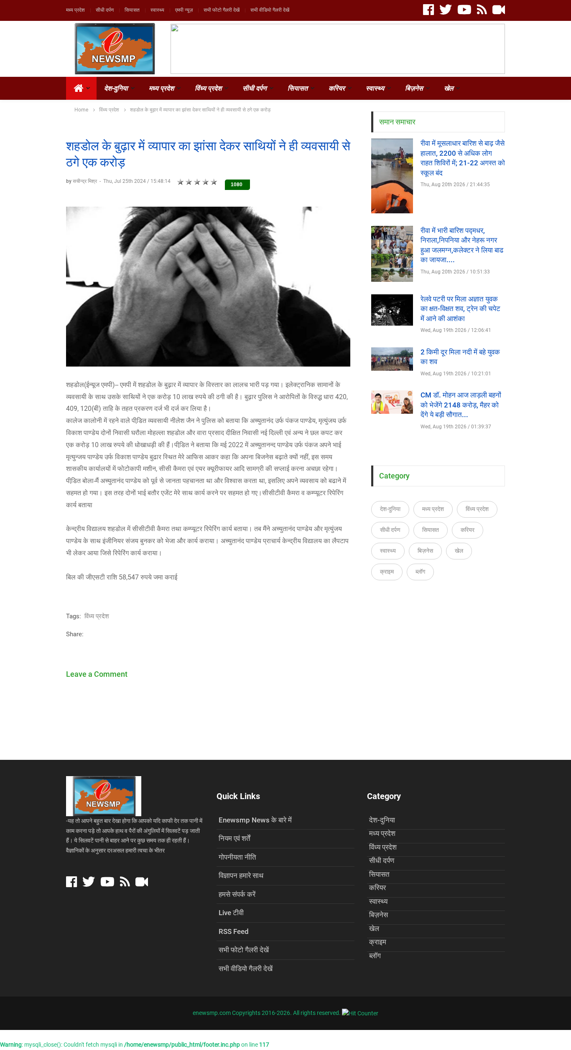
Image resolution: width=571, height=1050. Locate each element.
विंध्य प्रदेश (208, 88)
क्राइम (387, 571)
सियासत (132, 10)
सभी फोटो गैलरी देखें (222, 10)
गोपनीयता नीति (237, 857)
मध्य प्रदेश (75, 10)
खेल (448, 88)
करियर (337, 88)
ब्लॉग (420, 571)
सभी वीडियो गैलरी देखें (269, 10)
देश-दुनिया (116, 88)
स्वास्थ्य (157, 10)
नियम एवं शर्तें (234, 838)
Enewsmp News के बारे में (255, 820)
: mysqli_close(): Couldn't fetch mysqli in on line (134, 1044)
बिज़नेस (414, 88)
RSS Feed (234, 931)
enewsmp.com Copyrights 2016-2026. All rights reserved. (267, 1013)
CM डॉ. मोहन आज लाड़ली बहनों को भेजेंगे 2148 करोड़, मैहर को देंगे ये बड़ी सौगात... (461, 405)
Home (81, 110)
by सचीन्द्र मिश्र (82, 181)
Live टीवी (231, 912)
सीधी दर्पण (105, 10)
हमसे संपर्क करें (237, 894)
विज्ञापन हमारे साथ (241, 875)
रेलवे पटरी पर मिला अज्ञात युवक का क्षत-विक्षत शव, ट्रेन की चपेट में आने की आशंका (460, 309)
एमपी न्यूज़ (184, 10)
